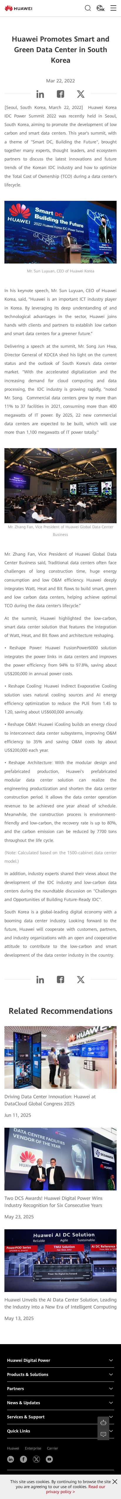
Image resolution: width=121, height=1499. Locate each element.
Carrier (52, 1448)
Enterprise (33, 1448)
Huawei (13, 1448)
